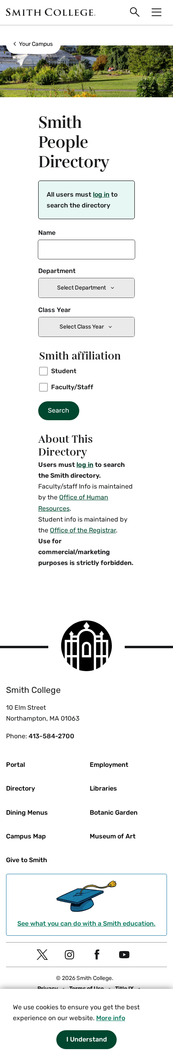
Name (47, 232)
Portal (15, 764)
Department (57, 271)
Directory (20, 788)
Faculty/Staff (72, 387)
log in (101, 194)
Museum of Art (113, 836)
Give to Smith (26, 860)
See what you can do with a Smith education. (86, 923)
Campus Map (26, 836)
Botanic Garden (114, 812)
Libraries (103, 788)
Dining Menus (27, 812)
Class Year (54, 310)
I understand (86, 1039)
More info (110, 1018)
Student (63, 371)
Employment (109, 764)
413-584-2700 (51, 736)
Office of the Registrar (83, 530)
